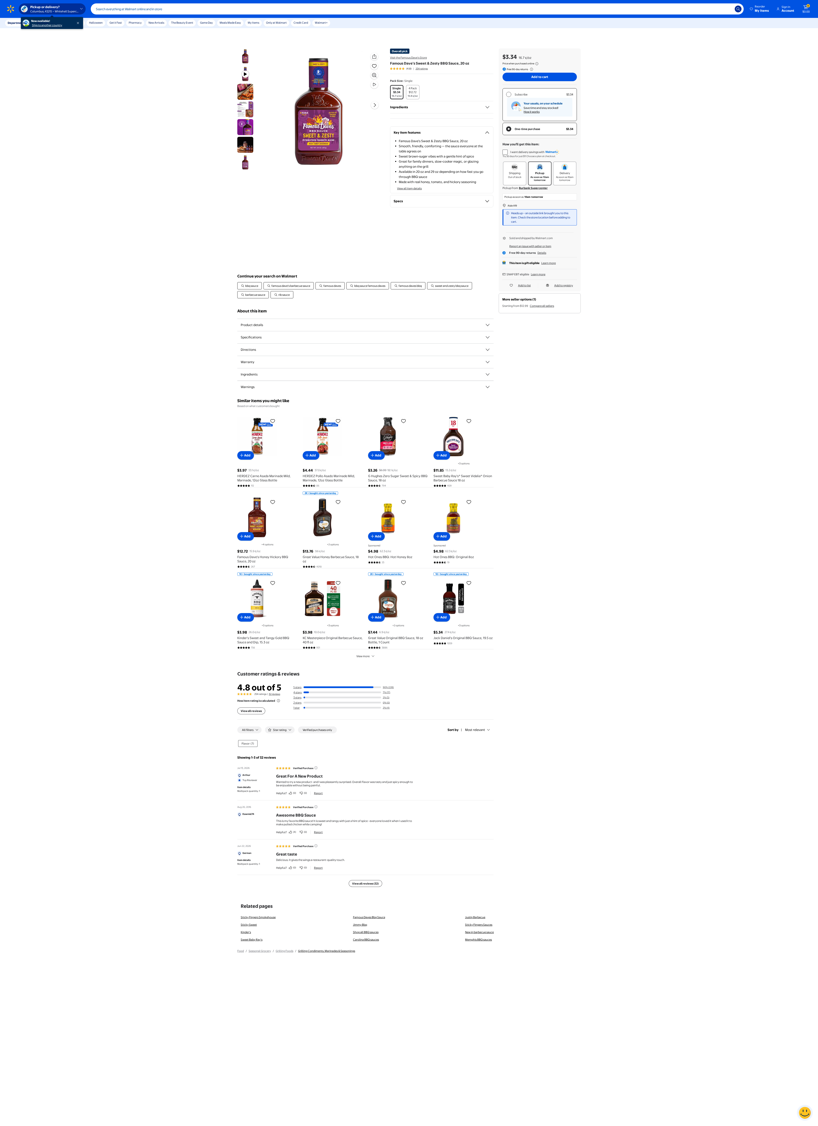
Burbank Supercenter (533, 188)
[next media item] (375, 105)
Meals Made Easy (230, 22)
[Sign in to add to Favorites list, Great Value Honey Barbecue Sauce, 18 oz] (338, 501)
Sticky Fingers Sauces (478, 924)
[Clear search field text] (728, 8)
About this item (252, 311)
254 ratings (422, 68)
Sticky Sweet (249, 924)
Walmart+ (321, 22)
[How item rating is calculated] (278, 700)
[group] (409, 68)
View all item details (409, 188)
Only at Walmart (276, 22)
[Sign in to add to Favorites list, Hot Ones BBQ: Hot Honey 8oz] (403, 501)
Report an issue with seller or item (530, 246)
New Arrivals (156, 22)
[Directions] (487, 349)
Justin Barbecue (475, 917)
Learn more (548, 263)
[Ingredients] (487, 107)
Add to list (524, 285)
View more (363, 656)
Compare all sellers (542, 305)
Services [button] (43, 23)
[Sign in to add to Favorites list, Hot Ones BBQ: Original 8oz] (468, 501)
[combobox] (417, 8)
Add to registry (563, 285)
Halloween (96, 22)
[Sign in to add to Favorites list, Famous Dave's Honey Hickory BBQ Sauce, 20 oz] (272, 501)
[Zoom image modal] (374, 75)
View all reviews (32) (365, 883)
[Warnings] (487, 387)
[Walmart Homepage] (10, 8)
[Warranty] (487, 362)
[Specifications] (487, 337)
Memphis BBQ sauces (478, 939)
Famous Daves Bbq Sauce (369, 917)
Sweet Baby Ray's (251, 939)
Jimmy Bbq (360, 924)
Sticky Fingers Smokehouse (258, 917)
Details (541, 252)
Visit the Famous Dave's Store (408, 57)
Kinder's (246, 932)
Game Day (206, 22)
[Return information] (530, 69)
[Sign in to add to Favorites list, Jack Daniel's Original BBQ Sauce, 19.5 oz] (468, 582)
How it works (532, 111)
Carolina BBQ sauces (366, 939)
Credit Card (301, 22)
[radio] (396, 92)
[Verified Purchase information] (316, 767)
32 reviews (274, 694)
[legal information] (537, 63)
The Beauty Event (182, 22)
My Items (253, 22)
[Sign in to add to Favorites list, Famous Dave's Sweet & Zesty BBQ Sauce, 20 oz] (374, 66)
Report (318, 793)
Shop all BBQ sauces (366, 932)
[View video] (374, 84)
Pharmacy (135, 22)
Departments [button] (16, 23)
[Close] (78, 23)
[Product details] (487, 325)
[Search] (738, 9)
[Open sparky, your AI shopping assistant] (804, 1112)
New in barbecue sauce (479, 932)
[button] (759, 8)
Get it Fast (115, 22)
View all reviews (251, 711)
